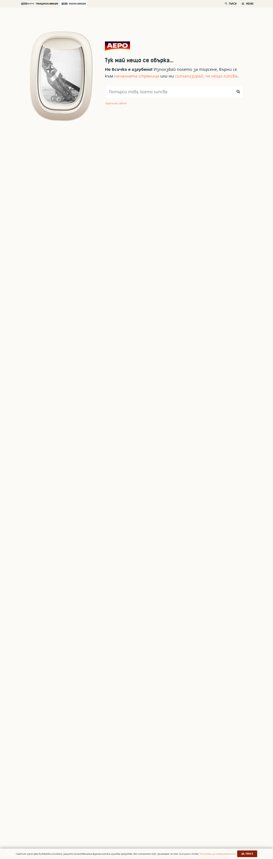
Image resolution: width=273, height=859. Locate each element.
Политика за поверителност (217, 853)
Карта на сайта (115, 103)
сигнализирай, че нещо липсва (206, 76)
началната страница (136, 76)
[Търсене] (238, 91)
